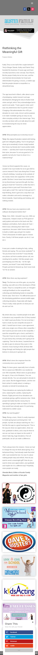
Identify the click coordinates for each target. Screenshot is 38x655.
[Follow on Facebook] (24, 9)
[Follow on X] (28, 9)
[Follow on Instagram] (32, 9)
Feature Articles (7, 57)
